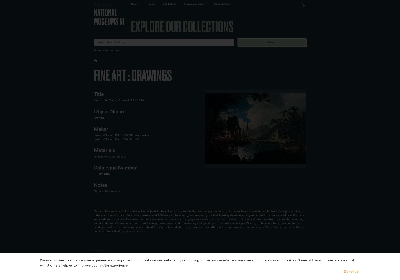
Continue (351, 271)
